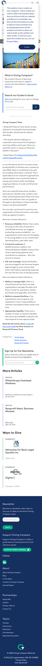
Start (7, 99)
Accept (26, 47)
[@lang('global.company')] (4, 3)
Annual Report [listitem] (8, 585)
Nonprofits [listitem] (7, 599)
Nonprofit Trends (22, 343)
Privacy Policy (21, 660)
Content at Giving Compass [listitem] (13, 582)
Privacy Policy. (13, 41)
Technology (19, 337)
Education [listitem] (6, 629)
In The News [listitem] (7, 579)
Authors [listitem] (6, 602)
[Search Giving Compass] (32, 3)
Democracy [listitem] (7, 626)
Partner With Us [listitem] (9, 605)
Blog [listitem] (4, 575)
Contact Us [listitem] (7, 609)
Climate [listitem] (6, 623)
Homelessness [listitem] (8, 632)
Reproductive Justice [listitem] (11, 635)
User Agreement (21, 662)
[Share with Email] (38, 41)
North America (21, 340)
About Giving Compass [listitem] (11, 572)
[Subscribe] (37, 362)
